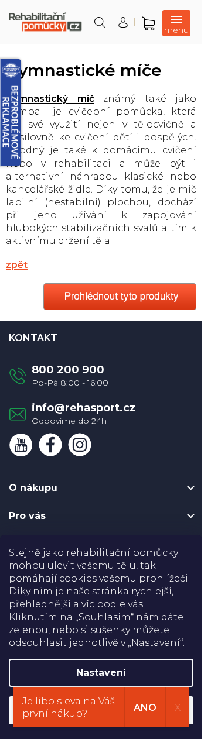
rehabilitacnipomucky (79, 444)
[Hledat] (99, 22)
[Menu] (176, 23)
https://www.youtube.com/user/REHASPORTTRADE (21, 444)
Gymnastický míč (50, 98)
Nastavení (101, 672)
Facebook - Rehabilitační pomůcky (50, 444)
